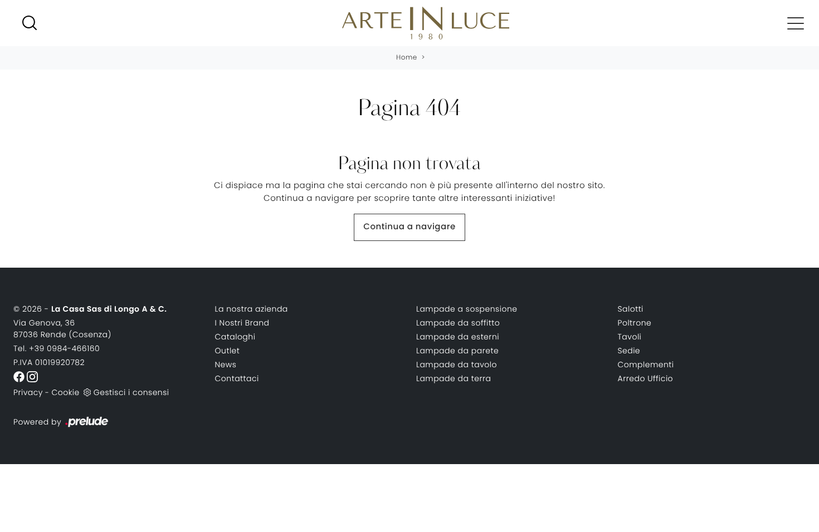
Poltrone (635, 322)
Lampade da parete (457, 350)
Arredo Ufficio (646, 378)
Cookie (65, 392)
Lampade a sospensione (467, 308)
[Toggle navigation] (795, 22)
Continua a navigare (409, 227)
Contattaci (237, 378)
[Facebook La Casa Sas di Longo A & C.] (20, 376)
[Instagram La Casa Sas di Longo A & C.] (32, 376)
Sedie (629, 350)
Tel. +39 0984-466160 (56, 348)
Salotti (631, 308)
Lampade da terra (453, 378)
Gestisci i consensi (131, 392)
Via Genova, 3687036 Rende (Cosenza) (62, 328)
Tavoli (630, 336)
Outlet (227, 350)
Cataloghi (235, 336)
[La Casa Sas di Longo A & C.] (426, 23)
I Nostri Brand (242, 322)
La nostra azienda (251, 308)
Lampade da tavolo (456, 364)
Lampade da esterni (457, 336)
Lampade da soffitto (458, 322)
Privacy (28, 392)
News (226, 364)
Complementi (646, 364)
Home (406, 57)
